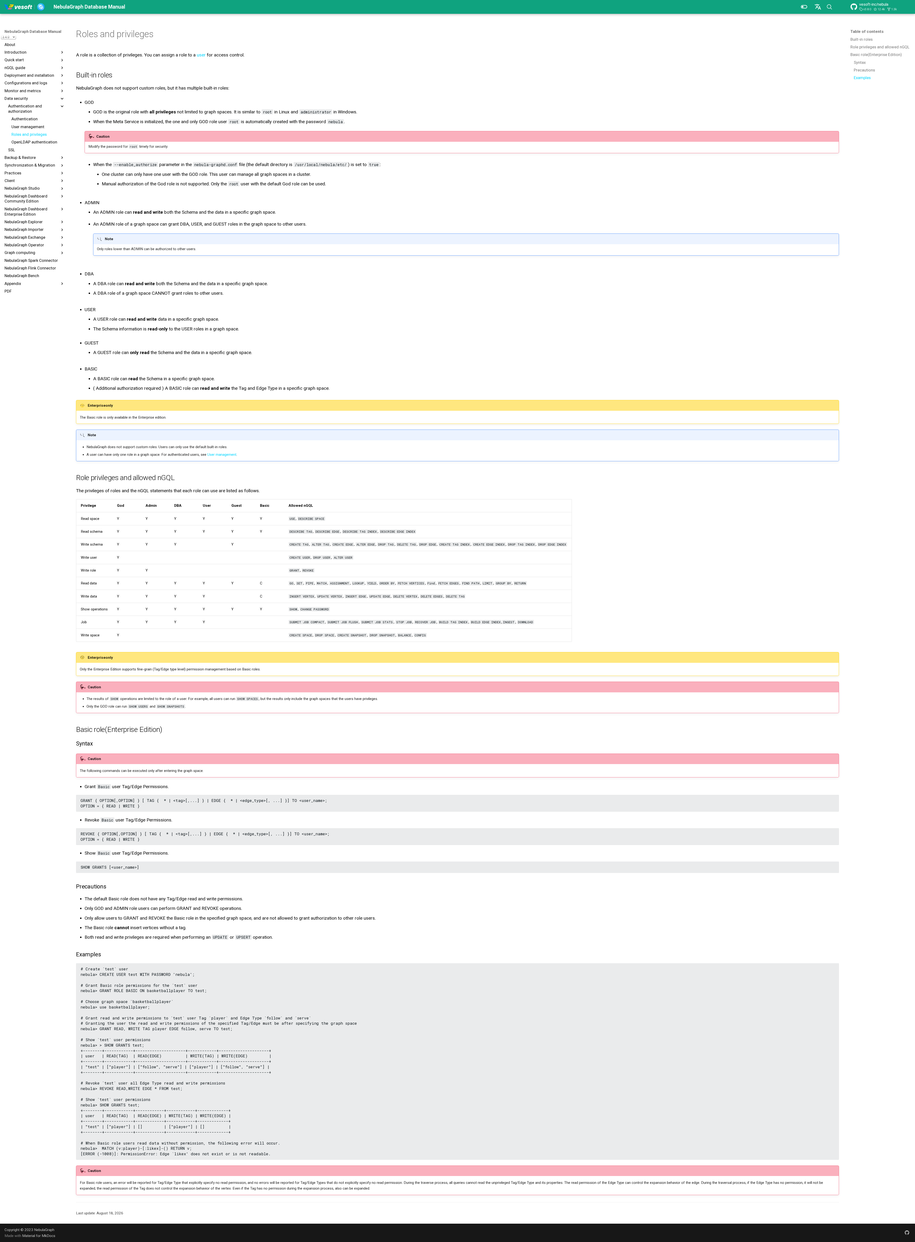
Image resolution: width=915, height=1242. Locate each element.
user (201, 55)
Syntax (860, 62)
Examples (862, 77)
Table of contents (867, 31)
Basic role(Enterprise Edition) (876, 54)
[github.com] (906, 1232)
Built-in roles (861, 39)
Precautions (864, 70)
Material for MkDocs (38, 1236)
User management (221, 454)
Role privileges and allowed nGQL (880, 47)
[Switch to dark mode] (804, 7)
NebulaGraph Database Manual (33, 31)
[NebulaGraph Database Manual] (24, 7)
